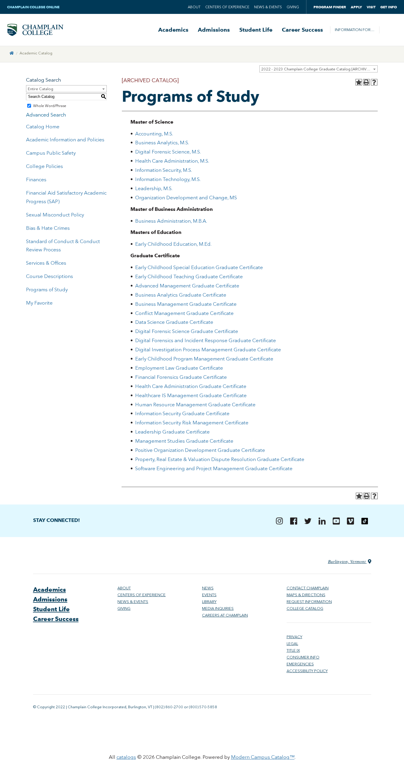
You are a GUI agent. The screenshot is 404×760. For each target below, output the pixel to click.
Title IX (293, 650)
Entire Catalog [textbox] (40, 89)
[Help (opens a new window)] (374, 82)
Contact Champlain (308, 588)
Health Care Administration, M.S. (172, 161)
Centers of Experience (227, 7)
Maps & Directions (306, 595)
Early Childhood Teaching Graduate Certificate (189, 276)
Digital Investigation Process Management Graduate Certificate (208, 349)
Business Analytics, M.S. (162, 142)
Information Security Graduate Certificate (182, 413)
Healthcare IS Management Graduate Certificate (191, 395)
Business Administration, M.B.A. (171, 221)
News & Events (268, 7)
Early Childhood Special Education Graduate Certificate (199, 267)
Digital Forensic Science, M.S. (168, 152)
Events (209, 595)
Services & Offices (46, 263)
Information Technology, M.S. (168, 179)
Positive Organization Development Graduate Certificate (200, 450)
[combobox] (318, 68)
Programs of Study (47, 289)
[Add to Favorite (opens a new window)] (358, 82)
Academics (173, 30)
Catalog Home (42, 127)
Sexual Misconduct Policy (55, 215)
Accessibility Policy (307, 671)
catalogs (126, 757)
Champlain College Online (33, 7)
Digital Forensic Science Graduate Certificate (186, 331)
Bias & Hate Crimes (48, 228)
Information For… (354, 30)
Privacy (294, 637)
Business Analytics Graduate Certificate (180, 295)
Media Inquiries (218, 608)
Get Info (388, 7)
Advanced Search (46, 115)
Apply (356, 7)
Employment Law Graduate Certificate (179, 368)
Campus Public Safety (51, 153)
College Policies (44, 166)
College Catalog (305, 608)
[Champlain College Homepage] (35, 30)
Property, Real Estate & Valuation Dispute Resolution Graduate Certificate (219, 459)
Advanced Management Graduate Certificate (187, 286)
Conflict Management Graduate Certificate (184, 313)
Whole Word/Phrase (49, 106)
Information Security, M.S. (163, 170)
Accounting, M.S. (154, 134)
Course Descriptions (49, 276)
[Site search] (388, 30)
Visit (371, 7)
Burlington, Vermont (347, 561)
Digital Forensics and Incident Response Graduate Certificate (205, 340)
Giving (293, 7)
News (208, 588)
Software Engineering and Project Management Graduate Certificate (214, 468)
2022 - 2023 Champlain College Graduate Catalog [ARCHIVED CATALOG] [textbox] (319, 69)
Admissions (214, 30)
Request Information (309, 601)
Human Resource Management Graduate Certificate (195, 405)
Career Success (302, 30)
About (194, 7)
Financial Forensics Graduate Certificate (181, 377)
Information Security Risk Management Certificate (191, 423)
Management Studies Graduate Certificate (184, 441)
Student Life (255, 30)
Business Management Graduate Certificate (186, 304)
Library (209, 601)
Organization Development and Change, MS (186, 197)
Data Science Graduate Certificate (174, 322)
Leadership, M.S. (153, 188)
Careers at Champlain (225, 615)
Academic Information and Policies (65, 140)
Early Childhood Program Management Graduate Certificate (204, 359)
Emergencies (300, 664)
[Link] (11, 53)
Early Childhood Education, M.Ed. (173, 244)
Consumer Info (303, 657)
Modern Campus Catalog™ (263, 757)
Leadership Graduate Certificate (172, 432)
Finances (36, 179)
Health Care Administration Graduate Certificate (190, 386)
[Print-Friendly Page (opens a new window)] (366, 82)
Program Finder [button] (329, 7)
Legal (292, 643)
